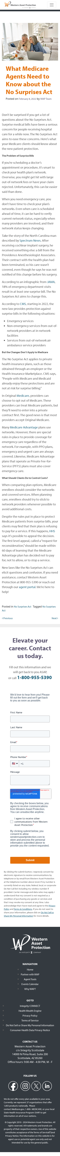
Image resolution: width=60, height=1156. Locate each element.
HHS (52, 531)
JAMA (51, 282)
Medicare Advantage (24, 427)
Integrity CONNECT (30, 1005)
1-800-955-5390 (34, 677)
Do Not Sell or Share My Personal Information (30, 1025)
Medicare (23, 396)
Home (30, 969)
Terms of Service (30, 1020)
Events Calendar (30, 984)
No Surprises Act (22, 606)
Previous (8, 618)
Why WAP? (30, 989)
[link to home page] (20, 4)
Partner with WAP (30, 974)
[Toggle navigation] (51, 5)
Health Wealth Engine (30, 1010)
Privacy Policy (30, 1015)
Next (54, 618)
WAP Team (46, 98)
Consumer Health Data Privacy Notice (30, 1030)
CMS (23, 304)
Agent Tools (30, 979)
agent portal (27, 587)
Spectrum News (30, 240)
